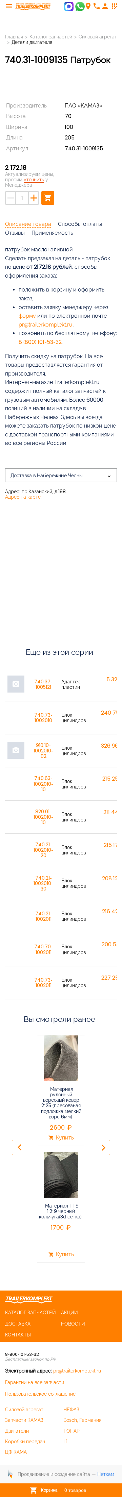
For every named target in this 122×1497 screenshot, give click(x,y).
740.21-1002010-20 (43, 850)
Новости (73, 1324)
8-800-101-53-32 (22, 1354)
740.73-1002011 (43, 982)
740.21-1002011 (43, 916)
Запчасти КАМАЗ (24, 1420)
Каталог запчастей (50, 36)
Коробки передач (25, 1441)
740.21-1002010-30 (43, 883)
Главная (14, 36)
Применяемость (52, 233)
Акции (69, 1312)
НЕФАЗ (71, 1409)
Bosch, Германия (82, 1420)
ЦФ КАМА (16, 1452)
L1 (65, 1441)
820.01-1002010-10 (43, 817)
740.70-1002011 (43, 949)
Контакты (18, 1334)
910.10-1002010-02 (43, 751)
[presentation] (19, 1147)
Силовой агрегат (98, 36)
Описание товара (28, 224)
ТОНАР (71, 1431)
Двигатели (17, 1431)
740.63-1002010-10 (43, 784)
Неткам (105, 1474)
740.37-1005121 (43, 684)
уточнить (34, 179)
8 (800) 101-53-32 (40, 342)
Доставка (17, 1324)
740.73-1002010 (43, 717)
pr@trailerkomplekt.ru (46, 324)
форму (27, 316)
